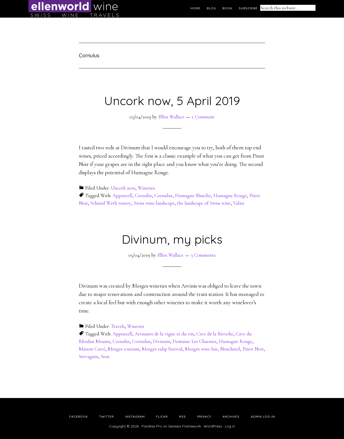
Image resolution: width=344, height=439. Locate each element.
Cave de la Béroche (214, 334)
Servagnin (88, 357)
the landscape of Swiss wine (204, 203)
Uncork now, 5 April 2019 (172, 100)
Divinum (161, 341)
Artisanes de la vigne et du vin (164, 334)
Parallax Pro (152, 426)
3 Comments (203, 255)
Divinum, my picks (172, 239)
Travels (118, 326)
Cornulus (163, 196)
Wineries (146, 188)
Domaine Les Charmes (194, 341)
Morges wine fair (201, 349)
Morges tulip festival (162, 349)
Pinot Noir (253, 349)
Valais (238, 203)
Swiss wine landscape (154, 203)
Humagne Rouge (230, 196)
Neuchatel (230, 349)
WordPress (213, 426)
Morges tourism (123, 349)
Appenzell (122, 196)
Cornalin (143, 196)
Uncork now (123, 188)
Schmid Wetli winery (110, 203)
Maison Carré (92, 349)
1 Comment (203, 117)
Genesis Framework (184, 426)
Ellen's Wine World (73, 9)
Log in (230, 426)
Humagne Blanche (193, 196)
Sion (105, 357)
